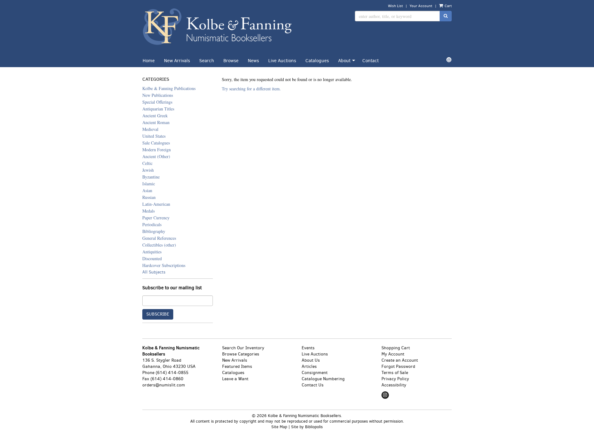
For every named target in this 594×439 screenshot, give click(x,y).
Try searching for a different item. (251, 89)
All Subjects (154, 272)
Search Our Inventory (243, 348)
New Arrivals (177, 61)
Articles (309, 366)
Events (308, 348)
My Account (392, 354)
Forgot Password (398, 366)
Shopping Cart (395, 348)
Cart (448, 5)
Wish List (395, 5)
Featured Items (237, 366)
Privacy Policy (395, 379)
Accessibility (393, 385)
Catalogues (317, 61)
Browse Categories (240, 354)
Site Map (279, 426)
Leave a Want (235, 379)
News (253, 61)
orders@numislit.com (163, 385)
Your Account (421, 5)
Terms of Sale (394, 373)
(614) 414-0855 (172, 373)
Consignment (315, 373)
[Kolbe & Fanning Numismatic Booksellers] (217, 27)
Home (149, 61)
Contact (370, 61)
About (344, 61)
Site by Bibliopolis (307, 426)
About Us (311, 360)
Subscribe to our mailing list (172, 288)
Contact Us (313, 385)
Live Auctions (282, 61)
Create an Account (399, 360)
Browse (231, 61)
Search (206, 61)
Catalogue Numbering (323, 379)
